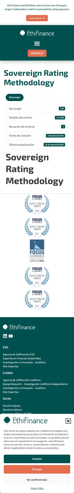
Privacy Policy (37, 488)
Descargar (14, 97)
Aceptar (37, 459)
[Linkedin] (5, 336)
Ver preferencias (37, 479)
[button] (68, 421)
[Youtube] (11, 336)
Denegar (37, 469)
